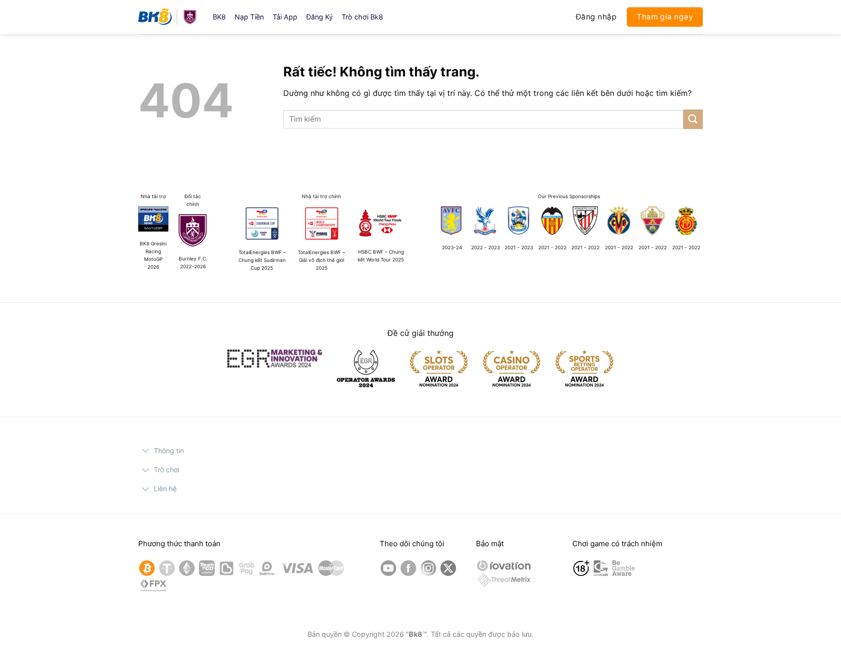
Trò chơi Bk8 (362, 17)
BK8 (219, 17)
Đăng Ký (319, 17)
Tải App (285, 17)
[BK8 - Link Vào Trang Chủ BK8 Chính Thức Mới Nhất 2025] (168, 17)
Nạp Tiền (249, 17)
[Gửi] (693, 119)
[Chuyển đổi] (145, 452)
